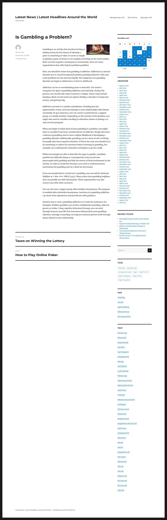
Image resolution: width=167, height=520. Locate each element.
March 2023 (123, 155)
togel (135, 272)
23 (139, 60)
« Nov (124, 69)
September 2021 (125, 198)
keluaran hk (122, 338)
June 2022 (123, 176)
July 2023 (122, 145)
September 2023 (125, 141)
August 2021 (123, 200)
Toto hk (120, 302)
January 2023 (124, 160)
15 (134, 56)
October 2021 (124, 195)
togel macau (122, 428)
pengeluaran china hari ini (127, 423)
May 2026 (123, 93)
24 (144, 60)
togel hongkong (124, 276)
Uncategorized (20, 58)
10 (144, 52)
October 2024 (124, 110)
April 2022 (123, 181)
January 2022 (124, 188)
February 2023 (124, 157)
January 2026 (124, 102)
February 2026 (124, 100)
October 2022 (124, 167)
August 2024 (123, 114)
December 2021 (125, 191)
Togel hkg (121, 297)
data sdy (120, 466)
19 (120, 60)
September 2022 (125, 169)
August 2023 (123, 143)
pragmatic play (123, 342)
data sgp (121, 268)
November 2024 (125, 107)
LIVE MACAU (122, 366)
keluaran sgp (132, 268)
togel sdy (121, 490)
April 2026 (123, 95)
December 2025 (125, 105)
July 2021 (122, 203)
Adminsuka (19, 52)
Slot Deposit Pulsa (124, 316)
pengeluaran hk (123, 357)
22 (135, 60)
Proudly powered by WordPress (64, 510)
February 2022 (124, 186)
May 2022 (122, 179)
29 (135, 65)
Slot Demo (132, 17)
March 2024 (123, 126)
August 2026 (124, 86)
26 (120, 65)
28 (130, 65)
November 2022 (125, 164)
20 (125, 60)
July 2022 (122, 174)
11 (149, 52)
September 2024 (125, 112)
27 (125, 65)
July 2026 (122, 88)
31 (144, 65)
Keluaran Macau (123, 312)
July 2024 (122, 117)
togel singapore (124, 280)
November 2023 (125, 136)
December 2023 (125, 133)
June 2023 (123, 148)
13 (125, 56)
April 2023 (123, 153)
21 (130, 60)
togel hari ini (144, 272)
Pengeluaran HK (117, 17)
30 (139, 65)
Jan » (145, 69)
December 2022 (125, 162)
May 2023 (122, 150)
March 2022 (123, 183)
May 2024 (122, 122)
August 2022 (123, 172)
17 (144, 56)
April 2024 (123, 124)
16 (139, 56)
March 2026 (123, 98)
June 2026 (123, 91)
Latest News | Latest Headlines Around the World (56, 17)
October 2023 (124, 138)
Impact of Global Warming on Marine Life (134, 224)
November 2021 (125, 193)
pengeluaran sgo (124, 272)
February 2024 (124, 129)
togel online (137, 276)
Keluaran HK (146, 17)
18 (149, 56)
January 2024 (124, 131)
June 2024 (123, 119)
